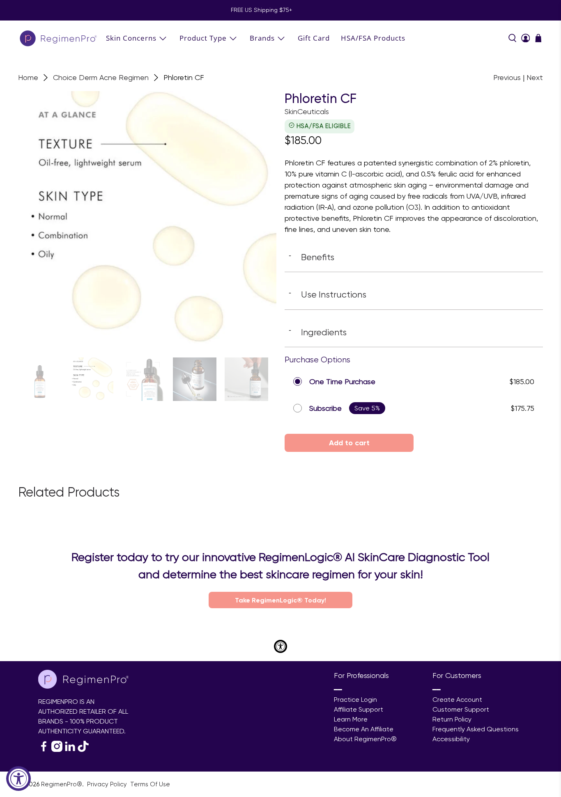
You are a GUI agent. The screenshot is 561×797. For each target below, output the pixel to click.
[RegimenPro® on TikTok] (83, 749)
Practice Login (355, 699)
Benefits (311, 257)
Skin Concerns (131, 38)
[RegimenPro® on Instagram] (56, 749)
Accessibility (451, 739)
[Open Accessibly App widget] (280, 646)
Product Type (203, 38)
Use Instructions (327, 294)
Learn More (351, 719)
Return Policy (451, 719)
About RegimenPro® (365, 739)
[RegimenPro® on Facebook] (43, 749)
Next (535, 77)
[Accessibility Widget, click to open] (18, 778)
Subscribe (325, 408)
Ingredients (318, 332)
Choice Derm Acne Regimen (101, 77)
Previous (507, 77)
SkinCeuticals (307, 111)
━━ (338, 690)
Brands (262, 38)
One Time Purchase (342, 381)
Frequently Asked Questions (475, 729)
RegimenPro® (61, 784)
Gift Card (314, 38)
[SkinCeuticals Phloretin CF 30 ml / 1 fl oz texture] (147, 220)
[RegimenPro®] (59, 38)
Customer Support (460, 709)
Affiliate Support (358, 709)
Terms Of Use (150, 784)
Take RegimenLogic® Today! (280, 600)
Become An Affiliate (363, 729)
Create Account (457, 699)
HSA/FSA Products (373, 38)
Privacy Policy (108, 784)
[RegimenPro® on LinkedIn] (70, 749)
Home (28, 77)
